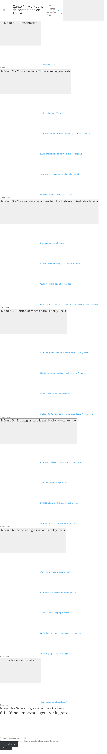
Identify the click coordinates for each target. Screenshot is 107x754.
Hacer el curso (9, 744)
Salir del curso (59, 10)
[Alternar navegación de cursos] (83, 10)
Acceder (6, 747)
